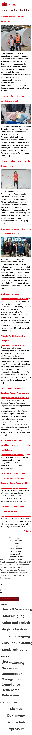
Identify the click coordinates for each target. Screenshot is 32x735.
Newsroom (10, 668)
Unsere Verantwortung (13, 662)
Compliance (11, 684)
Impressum (16, 729)
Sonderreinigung (14, 649)
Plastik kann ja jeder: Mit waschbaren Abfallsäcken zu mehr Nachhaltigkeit (15, 445)
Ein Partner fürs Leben (10, 294)
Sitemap (16, 709)
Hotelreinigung (13, 616)
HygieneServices (14, 629)
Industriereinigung (16, 636)
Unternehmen (12, 674)
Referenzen (10, 695)
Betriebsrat (10, 690)
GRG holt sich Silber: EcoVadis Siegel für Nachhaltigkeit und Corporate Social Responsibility (14, 478)
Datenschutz (16, 722)
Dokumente (16, 715)
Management (11, 679)
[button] (29, 4)
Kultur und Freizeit (16, 622)
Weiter (27, 531)
